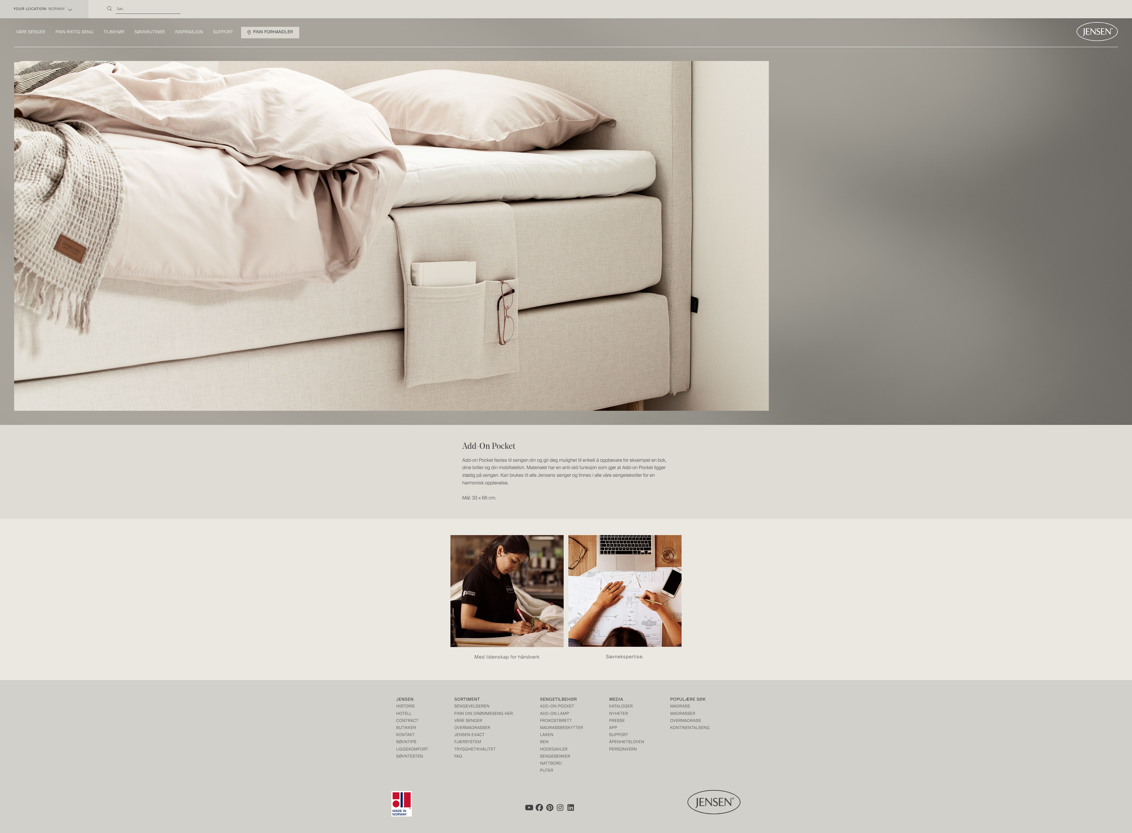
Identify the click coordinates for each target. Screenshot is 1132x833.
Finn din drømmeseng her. (484, 714)
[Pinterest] (549, 808)
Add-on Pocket (557, 707)
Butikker (406, 728)
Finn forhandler (273, 32)
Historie (405, 707)
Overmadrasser (472, 728)
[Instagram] (560, 808)
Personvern (623, 750)
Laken (546, 735)
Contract (407, 721)
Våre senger (30, 32)
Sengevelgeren (471, 707)
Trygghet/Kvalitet (475, 750)
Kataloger (621, 707)
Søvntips (406, 742)
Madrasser (682, 714)
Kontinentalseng (690, 728)
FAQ (458, 757)
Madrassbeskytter (561, 728)
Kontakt (405, 735)
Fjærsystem (467, 742)
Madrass (680, 707)
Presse (617, 721)
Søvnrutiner (149, 32)
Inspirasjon (189, 32)
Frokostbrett (556, 721)
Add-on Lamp (554, 714)
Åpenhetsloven (626, 742)
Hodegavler (554, 750)
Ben (544, 742)
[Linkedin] (571, 808)
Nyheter (618, 714)
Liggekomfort (412, 750)
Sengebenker (555, 757)
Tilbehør (113, 32)
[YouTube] (528, 808)
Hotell (404, 714)
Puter (546, 771)
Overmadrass (685, 721)
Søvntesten (409, 757)
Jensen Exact (469, 735)
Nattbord (551, 764)
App (613, 728)
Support (223, 32)
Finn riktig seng (74, 32)
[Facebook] (539, 808)
